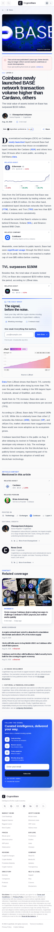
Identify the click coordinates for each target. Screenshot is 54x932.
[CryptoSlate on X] (5, 806)
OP (42, 420)
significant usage (16, 250)
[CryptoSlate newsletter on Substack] (17, 806)
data (14, 157)
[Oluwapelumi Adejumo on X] (12, 541)
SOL (30, 223)
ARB (26, 420)
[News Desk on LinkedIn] (14, 562)
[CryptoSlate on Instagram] (37, 806)
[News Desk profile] (5, 550)
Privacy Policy (18, 897)
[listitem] (8, 516)
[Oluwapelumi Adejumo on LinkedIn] (14, 541)
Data (4, 382)
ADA (33, 149)
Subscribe (27, 773)
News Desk (16, 548)
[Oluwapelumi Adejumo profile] (5, 528)
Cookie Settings (18, 927)
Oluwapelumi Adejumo (22, 115)
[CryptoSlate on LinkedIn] (30, 806)
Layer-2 (9, 73)
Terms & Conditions (36, 924)
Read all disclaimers (29, 916)
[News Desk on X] (12, 562)
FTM (5, 209)
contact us (39, 67)
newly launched (17, 142)
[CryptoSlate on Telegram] (24, 806)
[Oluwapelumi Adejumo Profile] (5, 116)
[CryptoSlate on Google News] (11, 806)
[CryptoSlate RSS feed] (43, 806)
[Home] (2, 9)
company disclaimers (24, 708)
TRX (30, 209)
